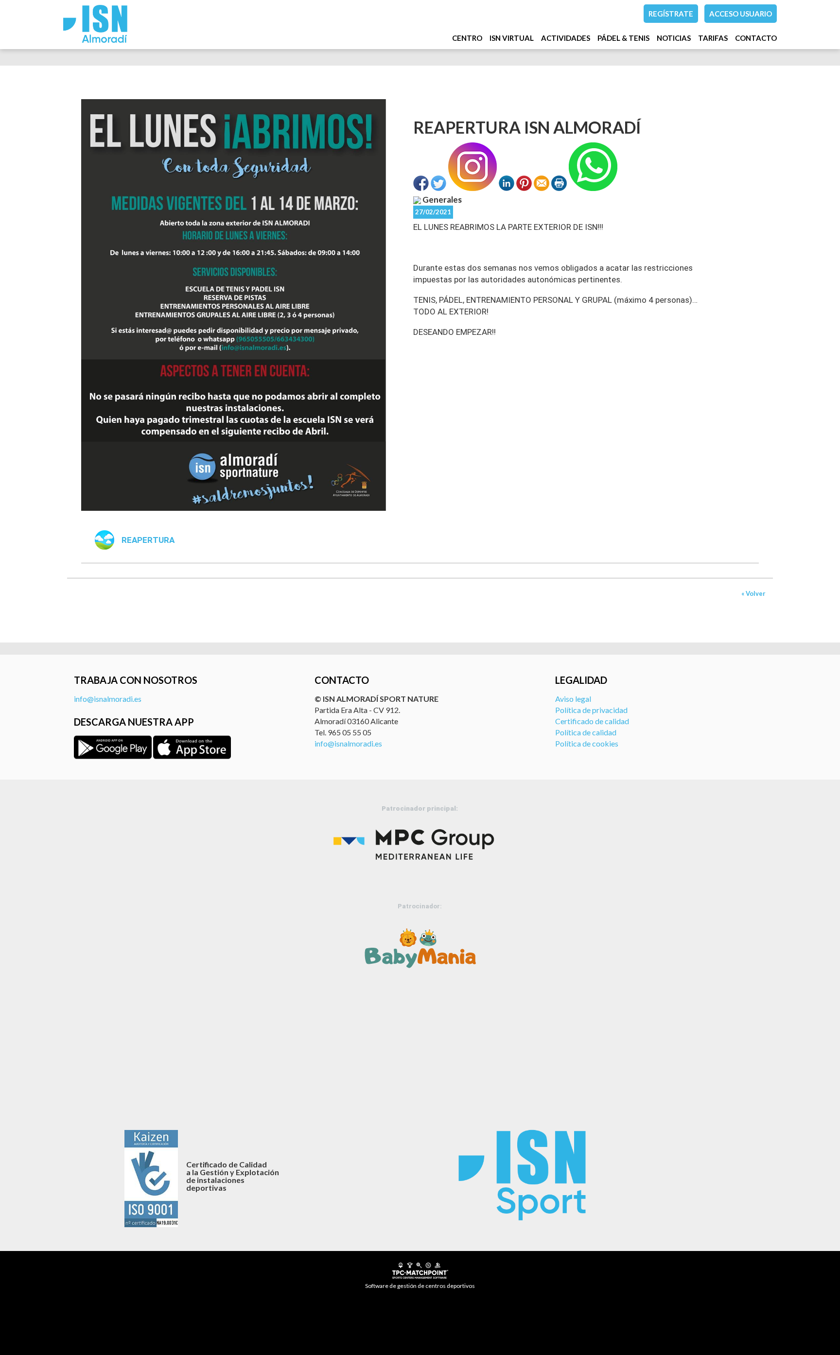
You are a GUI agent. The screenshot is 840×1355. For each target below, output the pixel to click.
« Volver (753, 593)
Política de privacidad (591, 709)
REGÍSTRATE (670, 13)
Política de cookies (586, 743)
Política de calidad (585, 732)
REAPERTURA (148, 540)
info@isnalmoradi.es (107, 698)
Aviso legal (573, 698)
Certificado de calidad (592, 721)
